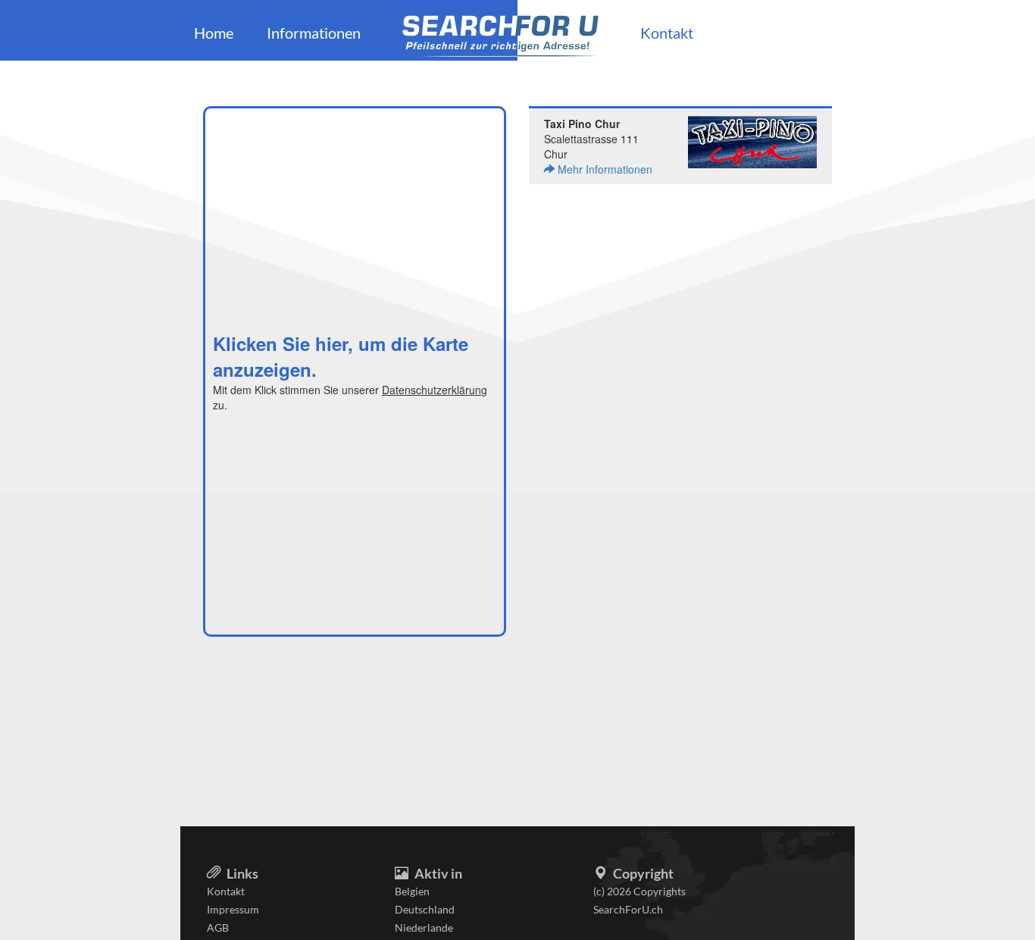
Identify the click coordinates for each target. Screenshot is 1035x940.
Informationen (314, 33)
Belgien (412, 891)
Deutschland (425, 909)
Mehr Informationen (603, 169)
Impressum (233, 909)
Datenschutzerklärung (434, 389)
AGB (218, 927)
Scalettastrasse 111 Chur (598, 146)
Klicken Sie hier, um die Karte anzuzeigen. (340, 356)
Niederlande (424, 927)
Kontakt (666, 33)
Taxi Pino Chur (582, 123)
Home (213, 33)
